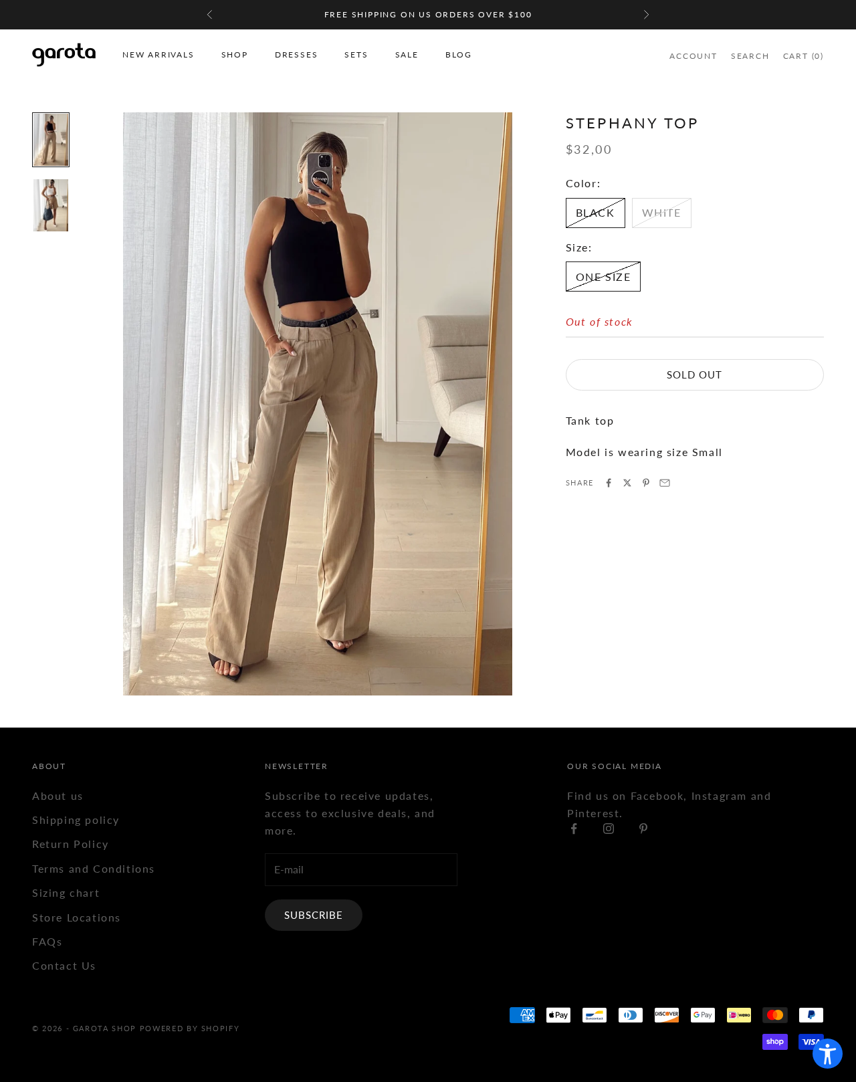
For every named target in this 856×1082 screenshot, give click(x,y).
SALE (407, 54)
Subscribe (313, 915)
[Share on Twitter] (627, 482)
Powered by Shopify (190, 1028)
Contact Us (64, 965)
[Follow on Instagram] (608, 828)
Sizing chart (66, 892)
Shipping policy (76, 819)
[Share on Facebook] (608, 482)
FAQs (47, 941)
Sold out (694, 374)
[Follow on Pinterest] (643, 828)
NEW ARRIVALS (158, 54)
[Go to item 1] (51, 139)
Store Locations (76, 917)
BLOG (458, 54)
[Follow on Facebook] (573, 828)
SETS (356, 54)
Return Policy (70, 843)
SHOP (234, 54)
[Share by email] (664, 482)
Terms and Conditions (93, 868)
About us (58, 795)
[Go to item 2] (51, 205)
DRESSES (296, 54)
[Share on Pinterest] (646, 482)
